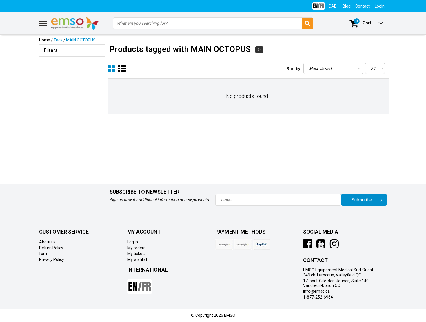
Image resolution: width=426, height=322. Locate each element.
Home (44, 40)
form (43, 253)
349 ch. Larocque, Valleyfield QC (332, 275)
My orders (136, 247)
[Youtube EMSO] (320, 246)
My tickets (136, 253)
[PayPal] (243, 244)
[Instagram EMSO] (334, 246)
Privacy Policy (51, 259)
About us (47, 242)
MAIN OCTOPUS (81, 40)
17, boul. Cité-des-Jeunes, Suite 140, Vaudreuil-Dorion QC (336, 283)
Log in (132, 242)
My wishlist (137, 259)
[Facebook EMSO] (307, 246)
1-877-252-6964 (318, 297)
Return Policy (51, 247)
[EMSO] (72, 84)
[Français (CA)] (318, 3)
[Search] (307, 23)
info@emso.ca (316, 291)
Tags (58, 40)
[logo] (75, 23)
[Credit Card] (224, 244)
